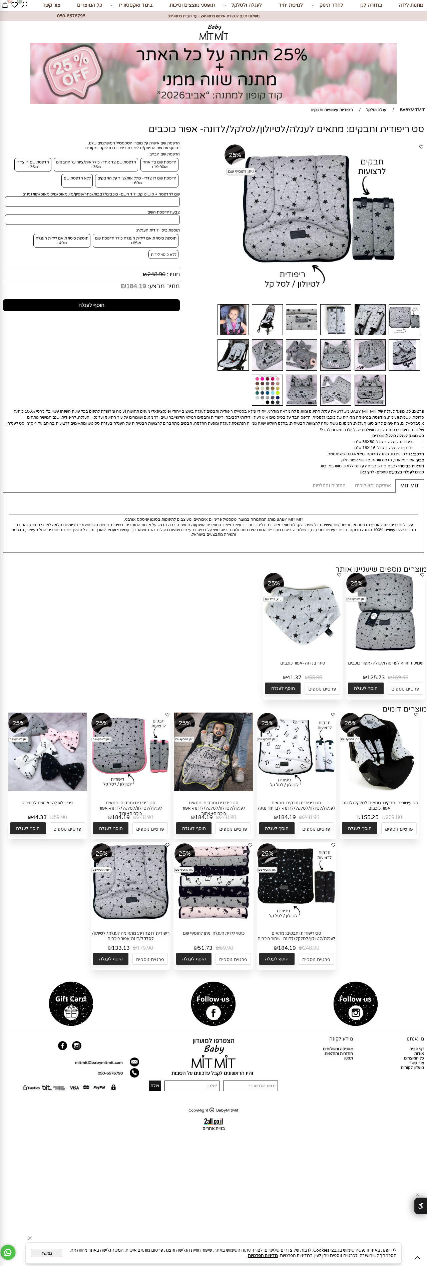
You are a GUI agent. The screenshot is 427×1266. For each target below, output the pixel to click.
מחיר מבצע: (163, 286)
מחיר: (172, 274)
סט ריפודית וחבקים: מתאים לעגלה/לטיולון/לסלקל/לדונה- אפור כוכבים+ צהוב (213, 808)
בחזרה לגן (371, 5)
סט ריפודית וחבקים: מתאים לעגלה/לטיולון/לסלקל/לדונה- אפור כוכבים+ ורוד (130, 808)
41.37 (294, 678)
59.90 (60, 817)
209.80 (394, 817)
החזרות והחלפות (339, 1053)
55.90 (315, 678)
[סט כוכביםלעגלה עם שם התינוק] (336, 370)
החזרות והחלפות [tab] (329, 485)
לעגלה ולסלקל (247, 5)
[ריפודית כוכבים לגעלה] (370, 335)
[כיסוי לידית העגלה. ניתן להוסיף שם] (213, 920)
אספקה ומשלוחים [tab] (373, 485)
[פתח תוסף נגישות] (420, 1206)
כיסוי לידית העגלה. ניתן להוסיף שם (214, 933)
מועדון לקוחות (412, 1067)
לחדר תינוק (331, 5)
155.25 (370, 817)
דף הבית (416, 1048)
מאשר (46, 1253)
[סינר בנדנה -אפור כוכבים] (302, 650)
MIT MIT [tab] (409, 485)
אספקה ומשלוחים (338, 1048)
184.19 (136, 286)
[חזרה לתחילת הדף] (417, 1259)
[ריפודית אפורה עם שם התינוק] (302, 406)
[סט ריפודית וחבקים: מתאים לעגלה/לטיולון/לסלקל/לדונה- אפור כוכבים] (404, 335)
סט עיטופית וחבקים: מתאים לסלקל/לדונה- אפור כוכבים (379, 805)
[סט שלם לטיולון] (370, 406)
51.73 (205, 948)
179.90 (145, 948)
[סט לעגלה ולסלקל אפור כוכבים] (233, 370)
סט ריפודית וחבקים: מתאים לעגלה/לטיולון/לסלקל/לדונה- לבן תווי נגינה (296, 805)
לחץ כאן (367, 472)
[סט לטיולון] (404, 370)
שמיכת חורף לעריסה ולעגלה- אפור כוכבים (385, 663)
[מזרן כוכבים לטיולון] (233, 335)
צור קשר (51, 5)
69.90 (226, 948)
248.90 (156, 274)
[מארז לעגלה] (370, 370)
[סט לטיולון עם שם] (302, 370)
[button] (366, 688)
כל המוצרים (89, 5)
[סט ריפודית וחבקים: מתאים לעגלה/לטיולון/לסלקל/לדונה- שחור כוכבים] (296, 920)
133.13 (121, 948)
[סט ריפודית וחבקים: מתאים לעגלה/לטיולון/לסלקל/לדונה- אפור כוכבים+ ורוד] (130, 790)
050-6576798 (110, 1073)
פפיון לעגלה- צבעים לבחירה (48, 803)
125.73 (376, 678)
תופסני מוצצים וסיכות (192, 5)
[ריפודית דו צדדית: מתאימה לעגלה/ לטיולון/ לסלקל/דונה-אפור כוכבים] (130, 920)
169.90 (400, 678)
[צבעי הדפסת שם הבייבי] (267, 406)
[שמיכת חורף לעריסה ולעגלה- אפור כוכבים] (385, 650)
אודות (419, 1053)
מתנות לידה (411, 5)
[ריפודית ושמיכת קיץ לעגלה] (336, 406)
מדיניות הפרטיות (263, 1255)
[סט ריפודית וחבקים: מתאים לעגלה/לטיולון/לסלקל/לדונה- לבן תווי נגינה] (296, 790)
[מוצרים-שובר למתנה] (71, 1004)
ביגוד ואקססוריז (135, 5)
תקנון (348, 1058)
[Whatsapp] (8, 1252)
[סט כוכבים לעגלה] (336, 335)
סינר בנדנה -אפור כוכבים (302, 663)
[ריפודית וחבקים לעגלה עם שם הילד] (267, 370)
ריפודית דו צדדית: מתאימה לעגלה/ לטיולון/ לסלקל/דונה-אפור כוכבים (130, 936)
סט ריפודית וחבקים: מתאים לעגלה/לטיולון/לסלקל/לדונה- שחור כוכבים (296, 936)
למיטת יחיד (291, 5)
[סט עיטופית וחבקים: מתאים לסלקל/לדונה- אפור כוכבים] (379, 790)
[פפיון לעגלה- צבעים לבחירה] (47, 789)
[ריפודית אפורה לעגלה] (302, 335)
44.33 (39, 817)
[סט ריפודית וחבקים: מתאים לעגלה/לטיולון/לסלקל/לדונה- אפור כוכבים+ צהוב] (213, 790)
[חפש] (24, 5)
